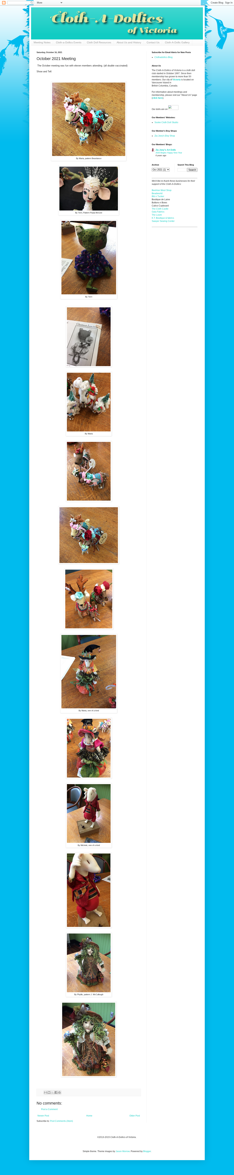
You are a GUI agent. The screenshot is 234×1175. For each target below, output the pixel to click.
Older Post (134, 1115)
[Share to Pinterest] (59, 1092)
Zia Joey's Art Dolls (166, 150)
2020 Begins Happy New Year (169, 153)
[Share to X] (52, 1092)
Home (89, 1115)
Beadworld (157, 193)
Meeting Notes (42, 42)
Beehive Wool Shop (161, 190)
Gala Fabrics (158, 211)
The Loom (157, 215)
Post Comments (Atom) (61, 1121)
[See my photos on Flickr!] (173, 109)
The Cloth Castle (160, 209)
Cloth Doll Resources (99, 42)
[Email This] (45, 1092)
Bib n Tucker (158, 196)
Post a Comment (49, 1109)
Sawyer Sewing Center (163, 221)
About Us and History (129, 42)
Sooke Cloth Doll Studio (166, 122)
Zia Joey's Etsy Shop (164, 136)
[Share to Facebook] (56, 1092)
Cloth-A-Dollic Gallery (177, 42)
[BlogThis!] (49, 1092)
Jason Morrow (123, 1151)
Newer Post (43, 1115)
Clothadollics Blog (163, 57)
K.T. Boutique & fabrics (163, 218)
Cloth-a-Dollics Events (68, 42)
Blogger (147, 1151)
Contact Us (153, 42)
